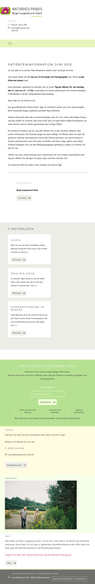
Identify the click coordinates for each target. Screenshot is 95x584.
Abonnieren (45, 402)
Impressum (81, 578)
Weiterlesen (16, 260)
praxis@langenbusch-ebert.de (20, 29)
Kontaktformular (14, 465)
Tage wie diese (23, 273)
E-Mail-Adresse (47, 387)
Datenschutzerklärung (62, 578)
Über (9, 563)
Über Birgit (22, 198)
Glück (16, 240)
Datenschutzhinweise (71, 418)
